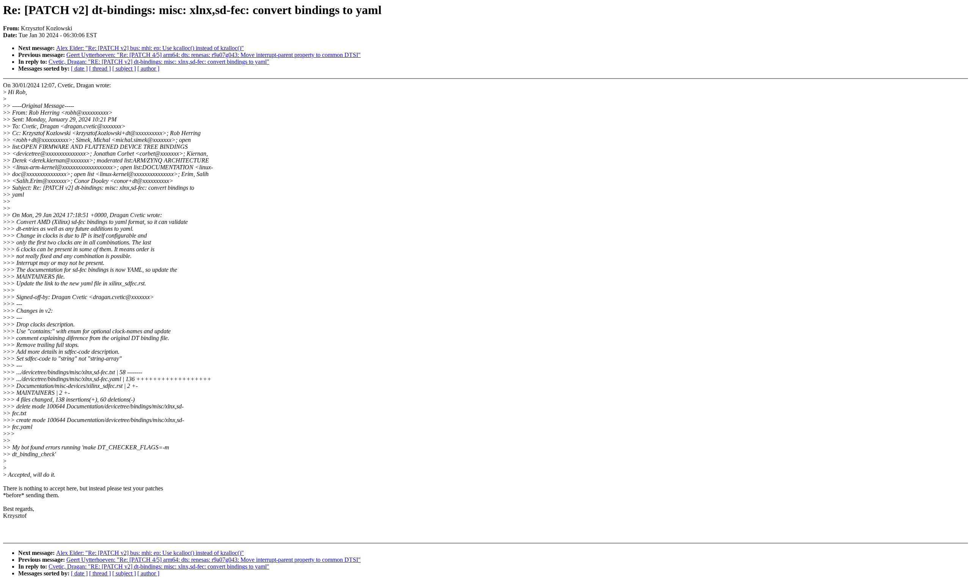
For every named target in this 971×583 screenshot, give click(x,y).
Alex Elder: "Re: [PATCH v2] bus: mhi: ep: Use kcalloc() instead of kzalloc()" (150, 48)
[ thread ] (100, 68)
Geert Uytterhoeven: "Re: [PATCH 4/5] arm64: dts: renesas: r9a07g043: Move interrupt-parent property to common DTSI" (213, 55)
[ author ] (148, 68)
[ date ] (79, 68)
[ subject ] (124, 68)
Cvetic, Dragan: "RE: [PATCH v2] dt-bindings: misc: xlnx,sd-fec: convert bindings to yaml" (159, 61)
